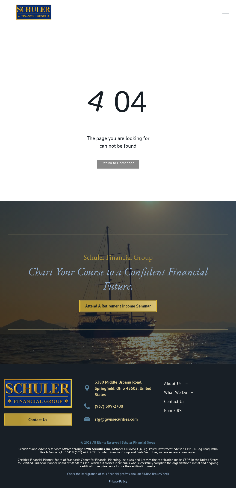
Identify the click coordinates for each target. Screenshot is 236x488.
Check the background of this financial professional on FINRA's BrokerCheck (118, 474)
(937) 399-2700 (109, 406)
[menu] (226, 12)
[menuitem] (198, 383)
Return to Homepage (118, 163)
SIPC (136, 449)
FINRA (128, 449)
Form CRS (172, 410)
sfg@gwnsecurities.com (116, 419)
